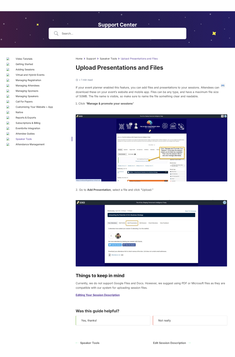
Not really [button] (164, 320)
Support (91, 58)
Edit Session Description (169, 343)
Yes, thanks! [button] (89, 320)
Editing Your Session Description (98, 295)
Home (79, 58)
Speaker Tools (108, 58)
